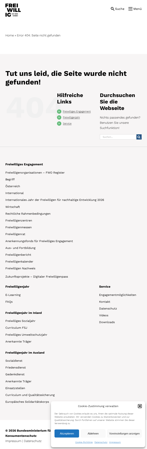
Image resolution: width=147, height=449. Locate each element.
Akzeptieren (67, 433)
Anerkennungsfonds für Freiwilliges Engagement (39, 241)
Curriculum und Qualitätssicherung (30, 395)
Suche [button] (119, 9)
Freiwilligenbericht (18, 254)
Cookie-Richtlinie (84, 442)
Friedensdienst (15, 367)
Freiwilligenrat (15, 234)
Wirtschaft (12, 207)
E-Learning (13, 295)
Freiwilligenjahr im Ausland (24, 352)
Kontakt (104, 301)
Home (9, 35)
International (14, 193)
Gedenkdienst (15, 374)
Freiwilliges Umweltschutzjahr (26, 334)
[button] (140, 406)
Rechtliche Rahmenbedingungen (28, 213)
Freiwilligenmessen (18, 227)
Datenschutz (100, 442)
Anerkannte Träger (18, 341)
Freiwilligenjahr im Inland (23, 313)
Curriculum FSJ (16, 327)
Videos (103, 315)
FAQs (9, 301)
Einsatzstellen (15, 388)
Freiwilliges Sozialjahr (20, 321)
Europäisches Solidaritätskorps (27, 401)
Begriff (10, 179)
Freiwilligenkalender (19, 261)
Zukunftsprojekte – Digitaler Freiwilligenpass (36, 276)
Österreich (12, 186)
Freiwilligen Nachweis (20, 268)
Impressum (115, 442)
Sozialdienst (13, 360)
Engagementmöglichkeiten (117, 295)
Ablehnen (93, 433)
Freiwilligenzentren (18, 220)
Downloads (107, 322)
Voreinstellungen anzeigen (124, 433)
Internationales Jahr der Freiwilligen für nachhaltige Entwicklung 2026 (54, 200)
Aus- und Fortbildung (20, 248)
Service (67, 123)
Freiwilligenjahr (71, 117)
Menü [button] (137, 9)
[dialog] (98, 424)
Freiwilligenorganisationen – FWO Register (35, 172)
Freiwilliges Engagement (77, 111)
